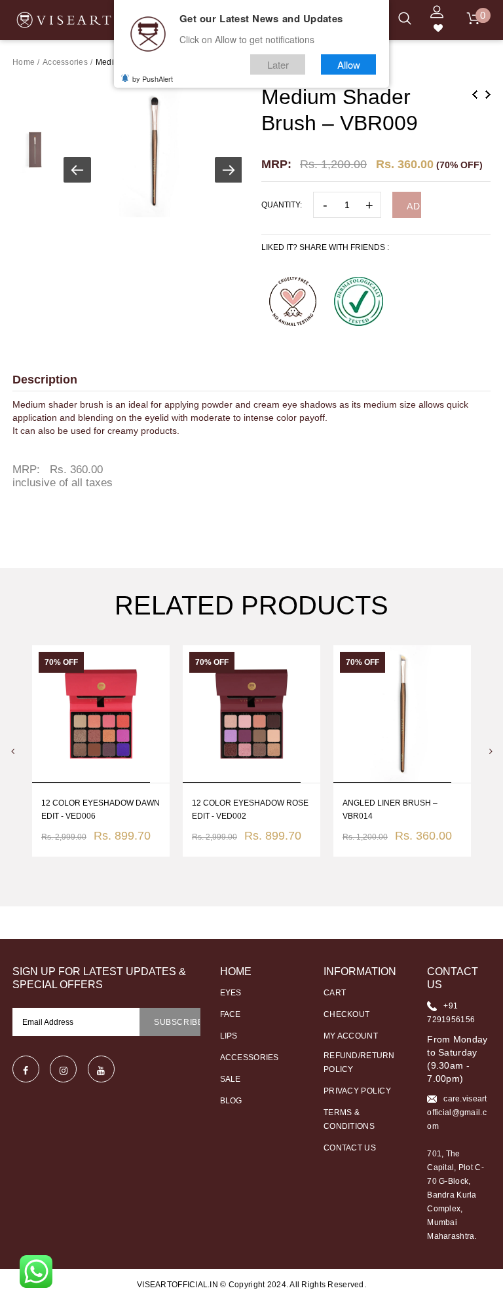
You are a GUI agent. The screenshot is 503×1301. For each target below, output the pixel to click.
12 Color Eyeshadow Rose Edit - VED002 (250, 809)
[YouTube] (101, 1069)
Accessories (65, 62)
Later (278, 64)
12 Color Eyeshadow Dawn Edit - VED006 (100, 809)
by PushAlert (152, 78)
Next (488, 94)
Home (23, 62)
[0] (473, 20)
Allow (348, 64)
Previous (474, 94)
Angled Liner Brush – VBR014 (390, 809)
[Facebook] (25, 1069)
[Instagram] (63, 1069)
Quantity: (281, 204)
